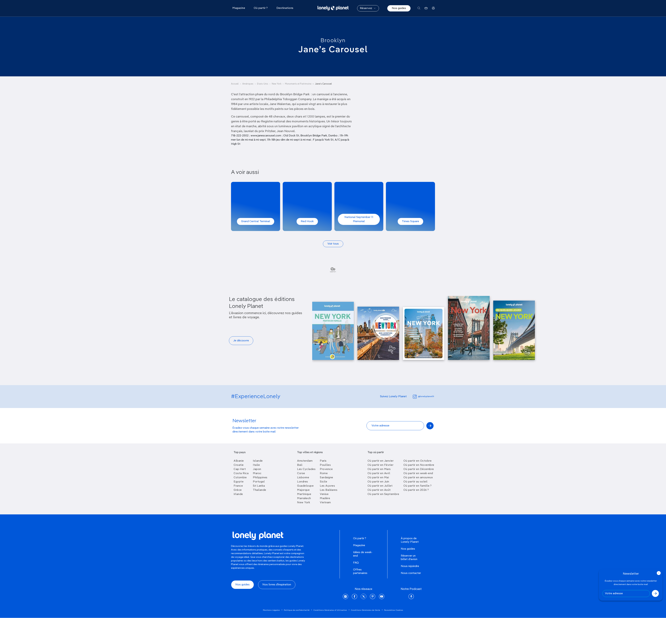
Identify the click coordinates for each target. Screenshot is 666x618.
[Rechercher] (418, 8)
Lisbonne (303, 477)
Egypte (239, 481)
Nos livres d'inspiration (276, 584)
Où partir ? (359, 538)
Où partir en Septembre (383, 494)
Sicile (323, 481)
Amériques (247, 84)
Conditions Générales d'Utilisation (330, 610)
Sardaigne (326, 477)
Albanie (239, 461)
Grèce (238, 490)
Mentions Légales (271, 610)
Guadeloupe (305, 486)
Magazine (359, 545)
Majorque (303, 490)
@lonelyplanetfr (426, 397)
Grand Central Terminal (255, 221)
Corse (301, 473)
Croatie (239, 465)
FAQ (356, 562)
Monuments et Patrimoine (298, 84)
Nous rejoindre (410, 566)
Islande (258, 461)
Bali (299, 465)
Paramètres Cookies (393, 610)
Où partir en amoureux (418, 477)
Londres (302, 481)
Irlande (238, 494)
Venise (324, 494)
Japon (257, 469)
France (238, 486)
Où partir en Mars (379, 469)
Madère (325, 498)
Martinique (304, 494)
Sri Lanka (259, 486)
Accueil (235, 84)
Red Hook (307, 221)
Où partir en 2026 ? (416, 490)
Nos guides (399, 8)
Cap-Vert (240, 469)
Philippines (260, 477)
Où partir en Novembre (418, 465)
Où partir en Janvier (381, 461)
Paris (323, 461)
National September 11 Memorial (358, 219)
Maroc (257, 473)
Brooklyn (333, 40)
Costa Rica (241, 473)
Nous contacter (411, 573)
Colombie (240, 477)
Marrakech (304, 498)
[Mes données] (433, 8)
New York (276, 84)
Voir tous (333, 243)
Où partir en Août (379, 490)
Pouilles (325, 465)
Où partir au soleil (415, 481)
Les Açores (327, 486)
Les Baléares (328, 490)
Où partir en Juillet (380, 486)
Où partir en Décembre (418, 469)
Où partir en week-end (418, 473)
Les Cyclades (306, 469)
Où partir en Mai (378, 477)
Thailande (259, 490)
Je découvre (241, 340)
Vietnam (325, 502)
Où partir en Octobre (417, 461)
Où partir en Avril (379, 473)
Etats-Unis (262, 84)
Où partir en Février (380, 465)
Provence (326, 469)
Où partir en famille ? (417, 486)
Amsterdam (305, 461)
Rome (324, 473)
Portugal (259, 481)
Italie (256, 465)
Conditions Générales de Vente (365, 610)
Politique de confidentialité (297, 610)
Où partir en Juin (378, 481)
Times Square (410, 221)
